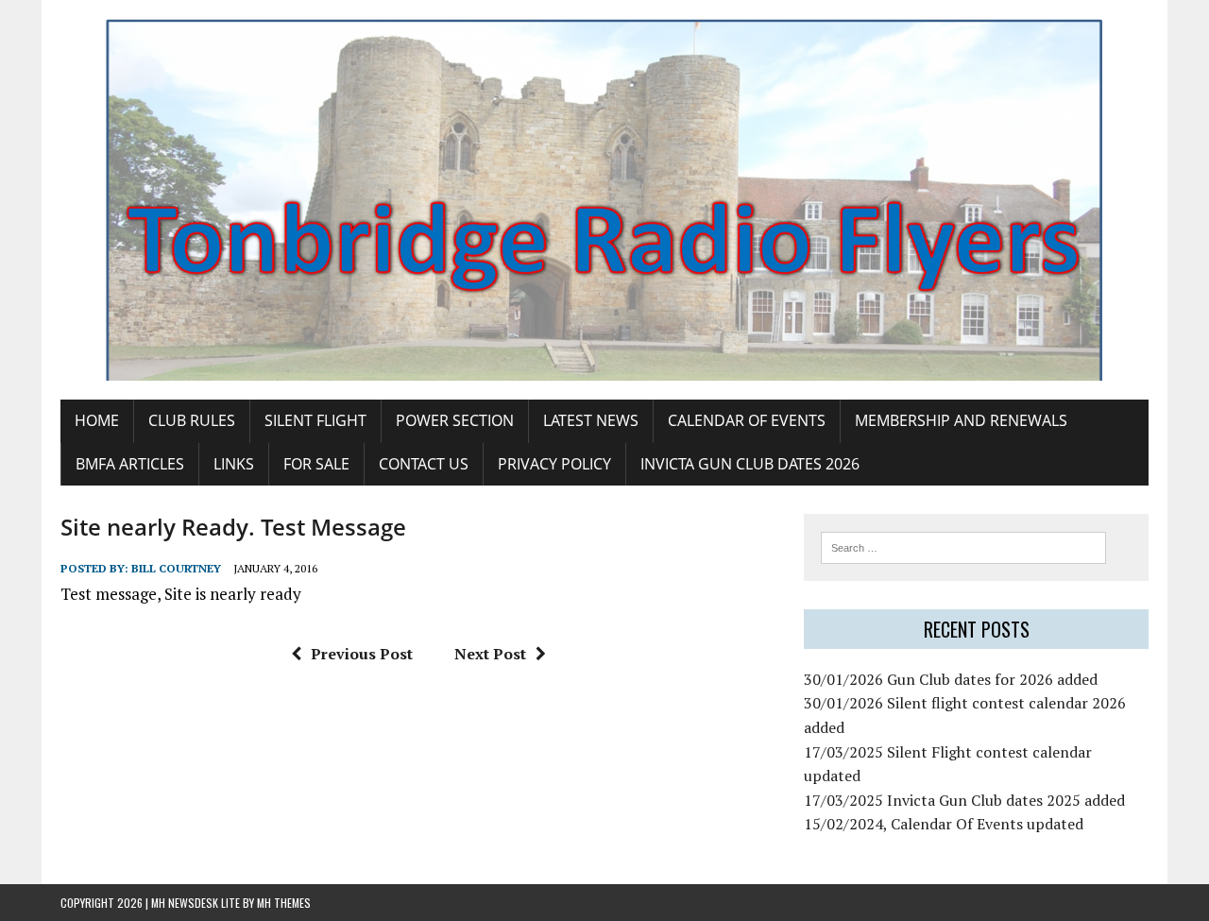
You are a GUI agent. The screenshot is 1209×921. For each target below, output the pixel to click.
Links (233, 463)
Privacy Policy (554, 463)
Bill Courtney (176, 568)
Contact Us (423, 463)
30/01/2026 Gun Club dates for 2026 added (951, 679)
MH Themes (284, 903)
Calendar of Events (747, 420)
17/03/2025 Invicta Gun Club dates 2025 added (964, 800)
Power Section (455, 420)
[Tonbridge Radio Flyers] (604, 200)
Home (97, 420)
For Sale (316, 463)
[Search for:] (963, 546)
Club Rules (191, 420)
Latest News (591, 420)
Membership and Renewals (961, 420)
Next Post (490, 653)
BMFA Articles (130, 463)
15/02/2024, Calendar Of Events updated (943, 823)
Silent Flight (315, 420)
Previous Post (362, 653)
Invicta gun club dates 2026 (750, 463)
